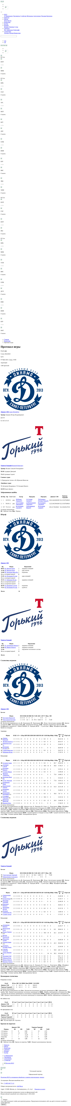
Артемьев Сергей (5, 765)
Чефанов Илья (7, 958)
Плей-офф (16, 30)
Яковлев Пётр (7, 803)
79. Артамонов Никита (11, 645)
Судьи (16, 27)
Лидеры (6, 33)
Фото (5, 20)
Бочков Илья (6, 898)
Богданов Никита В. (9, 718)
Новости (6, 17)
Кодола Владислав (6, 936)
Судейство (23, 16)
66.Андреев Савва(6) (41, 507)
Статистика (7, 31)
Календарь (7, 22)
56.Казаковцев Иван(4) (30, 507)
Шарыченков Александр (10, 877)
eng (5, 41)
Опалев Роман (7, 942)
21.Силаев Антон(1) (29, 500)
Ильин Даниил (7, 932)
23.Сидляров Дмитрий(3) (19, 503)
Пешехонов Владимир (6, 793)
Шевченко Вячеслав (6, 800)
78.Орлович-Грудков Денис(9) (43, 500)
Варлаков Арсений (5, 901)
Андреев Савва (7, 763)
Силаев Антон (7, 914)
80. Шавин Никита (10, 647)
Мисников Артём (6, 939)
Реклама (43, 16)
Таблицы (7, 28)
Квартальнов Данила (6, 786)
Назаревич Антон (6, 790)
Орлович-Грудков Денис (7, 946)
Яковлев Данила (7, 961)
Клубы (6, 24)
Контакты (49, 16)
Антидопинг (37, 16)
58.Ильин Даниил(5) (19, 500)
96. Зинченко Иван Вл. (11, 572)
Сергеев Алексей (5, 949)
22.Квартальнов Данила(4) (31, 503)
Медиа (6, 19)
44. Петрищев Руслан (11, 576)
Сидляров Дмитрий (6, 797)
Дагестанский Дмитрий (10, 875)
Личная (11, 33)
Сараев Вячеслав (8, 750)
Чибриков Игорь (8, 752)
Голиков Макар (7, 772)
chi (5, 42)
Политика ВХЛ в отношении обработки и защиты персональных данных (22, 1077)
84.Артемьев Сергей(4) (42, 503)
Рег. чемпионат (8, 30)
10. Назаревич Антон (11, 585)
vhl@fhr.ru (20, 1086)
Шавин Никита (7, 960)
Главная (6, 339)
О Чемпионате (8, 16)
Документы (16, 16)
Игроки (6, 25)
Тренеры (11, 27)
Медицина (30, 16)
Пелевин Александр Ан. (7, 911)
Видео (9, 20)
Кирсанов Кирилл (6, 904)
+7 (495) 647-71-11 (8, 1083)
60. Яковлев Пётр (10, 568)
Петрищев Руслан (6, 747)
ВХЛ (5, 14)
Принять (3, 1104)
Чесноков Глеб (7, 956)
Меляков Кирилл (8, 741)
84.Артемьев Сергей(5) (19, 507)
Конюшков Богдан (6, 908)
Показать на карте (40, 1089)
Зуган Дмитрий (7, 780)
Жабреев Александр (6, 774)
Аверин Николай (5, 738)
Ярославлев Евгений (9, 719)
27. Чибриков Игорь (10, 580)
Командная (17, 33)
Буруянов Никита (5, 769)
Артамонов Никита (6, 925)
